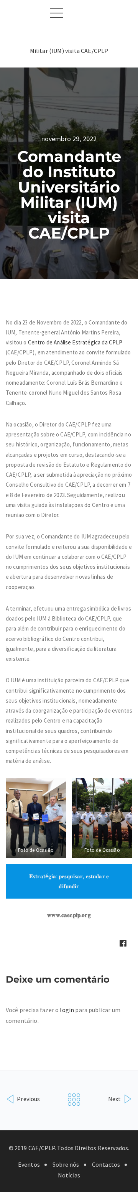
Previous (28, 1098)
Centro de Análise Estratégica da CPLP (75, 342)
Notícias (69, 1175)
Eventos (29, 1164)
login (67, 1010)
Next (115, 1098)
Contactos (106, 1164)
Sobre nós (66, 1164)
